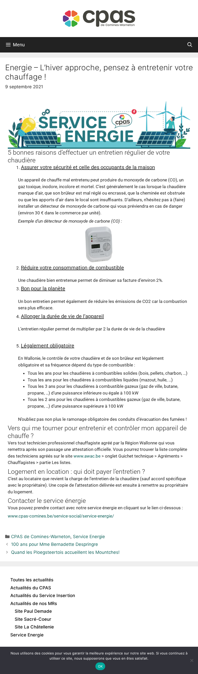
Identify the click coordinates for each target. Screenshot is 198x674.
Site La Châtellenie (34, 626)
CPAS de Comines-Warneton (40, 536)
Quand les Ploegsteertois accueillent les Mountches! (65, 552)
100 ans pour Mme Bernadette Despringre (54, 544)
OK (100, 666)
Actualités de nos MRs (33, 603)
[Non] (191, 660)
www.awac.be (87, 456)
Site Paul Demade (33, 611)
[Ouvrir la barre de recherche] (190, 44)
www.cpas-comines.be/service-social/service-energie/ (61, 516)
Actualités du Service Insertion (42, 595)
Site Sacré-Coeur (33, 619)
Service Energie (89, 536)
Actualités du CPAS (30, 587)
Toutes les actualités (31, 579)
